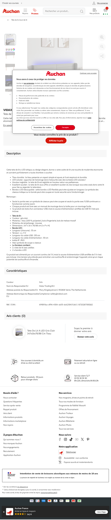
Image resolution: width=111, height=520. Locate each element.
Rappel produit (9, 409)
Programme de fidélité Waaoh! (72, 405)
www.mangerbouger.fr (49, 493)
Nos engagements (11, 447)
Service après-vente (12, 405)
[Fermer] (4, 512)
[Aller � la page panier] (105, 11)
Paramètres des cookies (42, 128)
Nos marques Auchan (12, 443)
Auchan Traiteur (66, 413)
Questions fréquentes (12, 401)
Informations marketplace (14, 421)
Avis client (7, 413)
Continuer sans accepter (88, 73)
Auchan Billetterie (66, 421)
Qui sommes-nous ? (12, 439)
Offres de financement (68, 409)
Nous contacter (10, 397)
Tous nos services (66, 429)
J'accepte (65, 128)
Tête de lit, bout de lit (19, 20)
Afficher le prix (56, 140)
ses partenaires (29, 83)
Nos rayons (8, 425)
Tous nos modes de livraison (71, 401)
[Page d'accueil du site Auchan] (10, 11)
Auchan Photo (65, 425)
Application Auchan (12, 455)
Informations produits (12, 417)
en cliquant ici (22, 487)
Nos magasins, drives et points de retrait (76, 397)
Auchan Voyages (66, 417)
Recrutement (9, 451)
